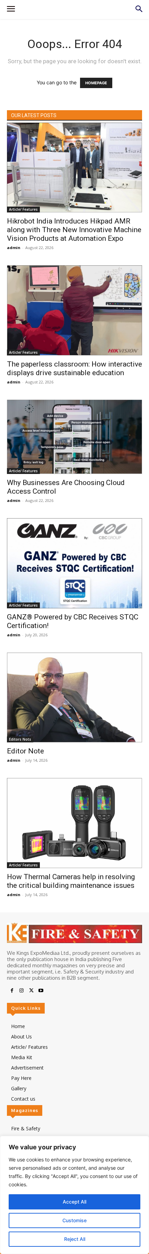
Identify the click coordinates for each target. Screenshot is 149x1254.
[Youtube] (41, 991)
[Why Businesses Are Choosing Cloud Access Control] (74, 437)
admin (13, 247)
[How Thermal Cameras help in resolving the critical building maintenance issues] (74, 823)
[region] (74, 1195)
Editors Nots (20, 739)
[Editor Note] (74, 697)
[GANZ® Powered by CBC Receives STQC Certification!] (74, 563)
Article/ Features (23, 209)
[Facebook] (12, 991)
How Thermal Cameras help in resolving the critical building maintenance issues (71, 881)
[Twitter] (31, 991)
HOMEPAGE (96, 82)
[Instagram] (21, 991)
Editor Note (25, 751)
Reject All (74, 1239)
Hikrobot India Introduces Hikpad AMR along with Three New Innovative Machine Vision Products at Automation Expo (74, 230)
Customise (74, 1220)
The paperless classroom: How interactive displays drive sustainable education (74, 368)
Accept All (74, 1202)
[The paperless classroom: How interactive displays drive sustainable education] (74, 310)
